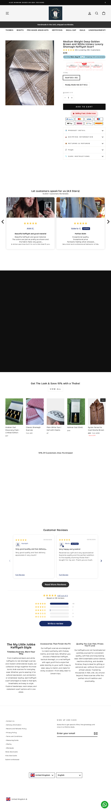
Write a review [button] (55, 623)
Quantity (68, 92)
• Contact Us (9, 721)
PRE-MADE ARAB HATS (38, 30)
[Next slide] (101, 561)
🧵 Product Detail (75, 130)
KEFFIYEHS (57, 30)
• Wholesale (9, 748)
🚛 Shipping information (79, 137)
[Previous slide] (10, 561)
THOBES (9, 30)
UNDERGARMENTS (97, 30)
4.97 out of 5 (62, 596)
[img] (21, 540)
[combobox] (42, 775)
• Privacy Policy (11, 732)
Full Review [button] (20, 575)
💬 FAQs (69, 150)
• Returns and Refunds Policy (15, 729)
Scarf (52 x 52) (71, 78)
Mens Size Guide (11, 752)
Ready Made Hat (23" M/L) (76, 85)
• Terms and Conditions (13, 736)
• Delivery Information (13, 725)
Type (65, 73)
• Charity (8, 744)
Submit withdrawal (12, 759)
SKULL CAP (71, 30)
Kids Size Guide (11, 756)
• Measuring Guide (12, 740)
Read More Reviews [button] (55, 584)
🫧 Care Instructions (77, 156)
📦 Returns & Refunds (77, 143)
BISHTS (20, 30)
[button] (69, 50)
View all (55, 389)
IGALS (82, 30)
